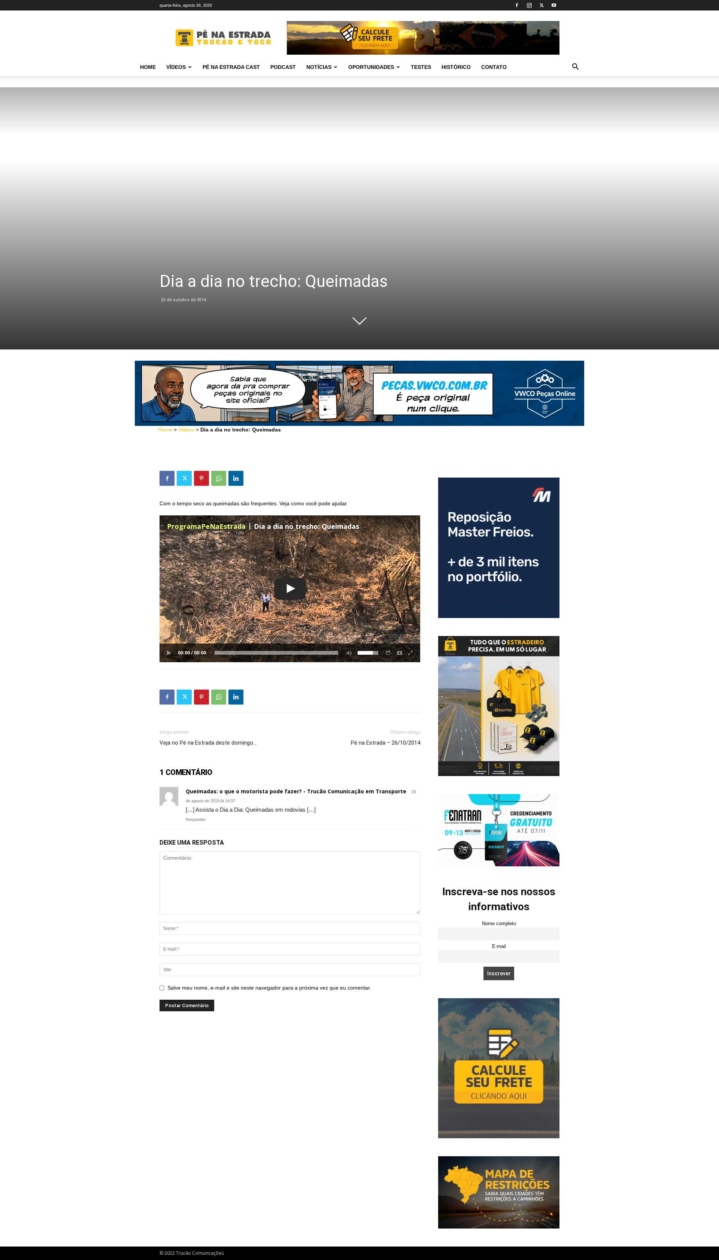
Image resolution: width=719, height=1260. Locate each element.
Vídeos (176, 67)
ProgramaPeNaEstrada (206, 526)
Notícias (318, 67)
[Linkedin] (235, 478)
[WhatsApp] (218, 478)
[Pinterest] (201, 478)
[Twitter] (541, 5)
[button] (575, 67)
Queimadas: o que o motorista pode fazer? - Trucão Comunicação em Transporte (296, 791)
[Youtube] (553, 5)
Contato (494, 67)
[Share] (388, 652)
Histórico (456, 67)
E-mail (499, 946)
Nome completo (499, 923)
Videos (186, 430)
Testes (421, 67)
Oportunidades (371, 67)
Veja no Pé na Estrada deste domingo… (208, 742)
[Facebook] (516, 5)
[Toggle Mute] (348, 652)
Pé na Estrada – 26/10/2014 (385, 742)
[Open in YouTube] (399, 652)
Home (148, 67)
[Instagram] (529, 5)
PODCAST (283, 67)
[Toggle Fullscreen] (410, 652)
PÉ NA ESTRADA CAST (231, 67)
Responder (196, 819)
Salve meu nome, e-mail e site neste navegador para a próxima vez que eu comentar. (269, 988)
